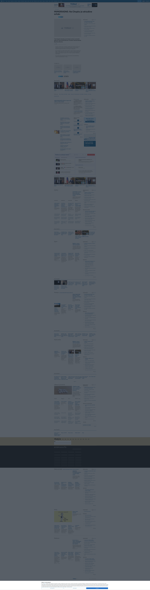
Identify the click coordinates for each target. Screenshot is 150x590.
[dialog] (75, 585)
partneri (45, 583)
